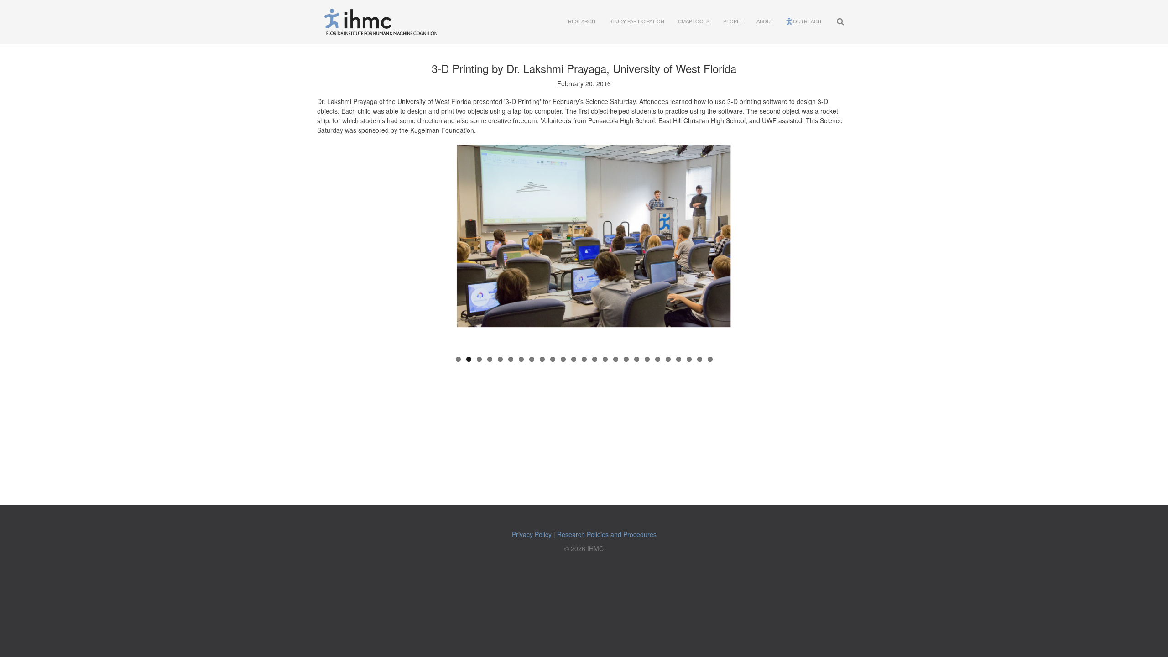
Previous (412, 246)
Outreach (807, 21)
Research (581, 21)
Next (756, 246)
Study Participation (636, 21)
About (765, 21)
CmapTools (693, 21)
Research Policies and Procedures (607, 534)
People (733, 21)
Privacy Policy (532, 534)
